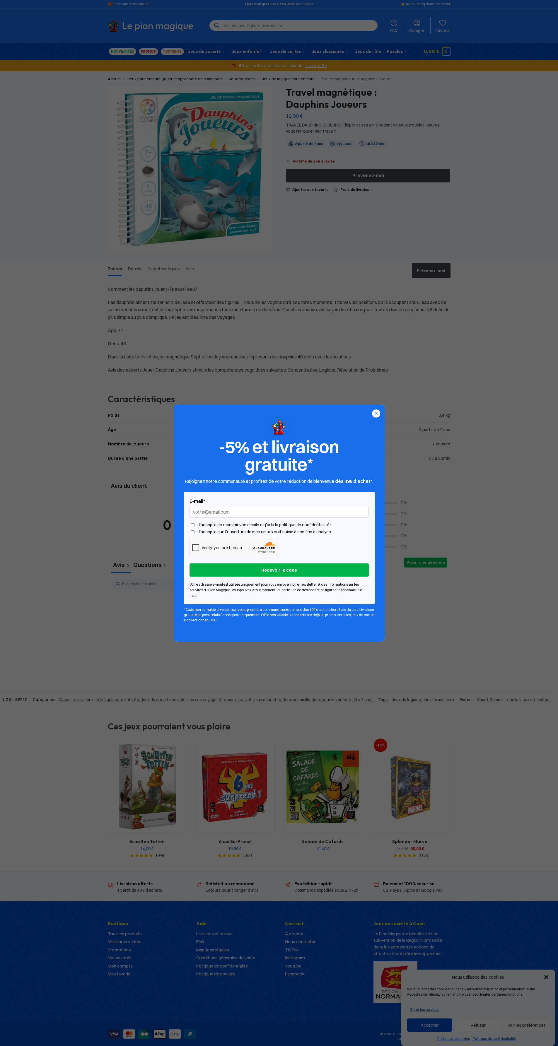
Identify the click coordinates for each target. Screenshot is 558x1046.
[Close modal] (376, 413)
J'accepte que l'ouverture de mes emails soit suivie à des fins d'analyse (264, 531)
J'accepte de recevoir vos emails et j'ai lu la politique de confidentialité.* (265, 524)
